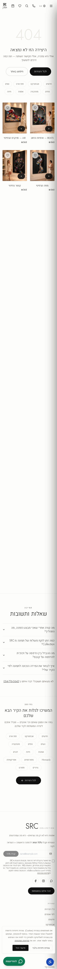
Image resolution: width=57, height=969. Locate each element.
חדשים (49, 83)
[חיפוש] (27, 6)
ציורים (35, 767)
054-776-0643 (11, 681)
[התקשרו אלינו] (34, 6)
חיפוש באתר (16, 71)
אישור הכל (20, 947)
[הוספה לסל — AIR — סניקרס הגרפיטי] (21, 128)
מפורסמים (29, 759)
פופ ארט (20, 83)
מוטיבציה (34, 91)
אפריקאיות (11, 759)
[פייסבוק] (35, 881)
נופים (47, 91)
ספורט (22, 767)
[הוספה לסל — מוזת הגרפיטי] (49, 176)
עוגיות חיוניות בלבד (41, 947)
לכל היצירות (40, 71)
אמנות (20, 91)
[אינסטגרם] (43, 881)
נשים (7, 83)
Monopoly (46, 759)
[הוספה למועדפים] (35, 107)
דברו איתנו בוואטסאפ (41, 891)
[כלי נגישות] (50, 962)
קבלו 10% (10, 853)
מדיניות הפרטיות (43, 873)
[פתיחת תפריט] (51, 6)
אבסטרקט (35, 83)
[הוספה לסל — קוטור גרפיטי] (21, 176)
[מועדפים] (20, 6)
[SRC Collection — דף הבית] (5, 6)
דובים (15, 751)
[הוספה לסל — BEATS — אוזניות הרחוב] (49, 128)
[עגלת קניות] (13, 6)
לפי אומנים (49, 914)
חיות (9, 91)
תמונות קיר (49, 967)
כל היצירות (49, 909)
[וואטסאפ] (51, 881)
